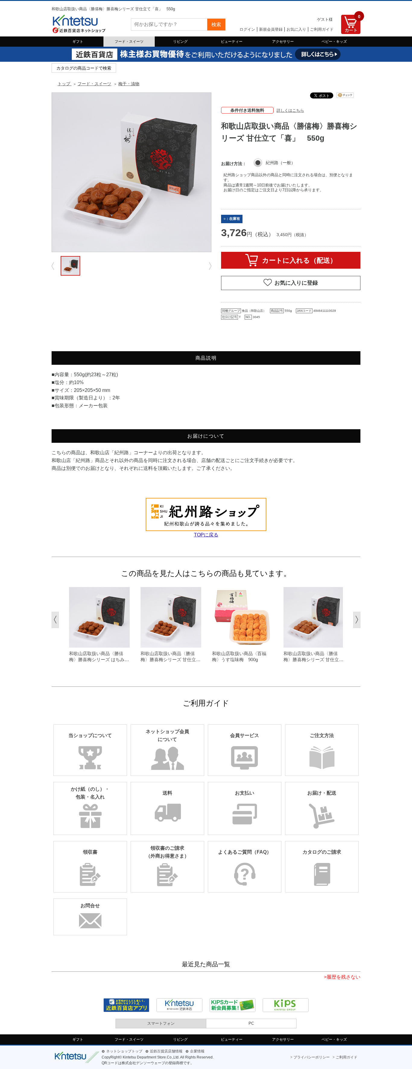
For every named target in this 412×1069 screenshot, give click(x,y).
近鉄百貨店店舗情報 (166, 1051)
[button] (55, 620)
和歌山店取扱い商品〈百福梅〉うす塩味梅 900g (239, 656)
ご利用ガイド (322, 29)
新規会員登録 (271, 29)
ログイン (247, 29)
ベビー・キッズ (334, 41)
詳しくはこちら (290, 110)
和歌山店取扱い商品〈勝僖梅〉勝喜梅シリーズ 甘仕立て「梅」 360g (171, 656)
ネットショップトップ (124, 1051)
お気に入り (296, 29)
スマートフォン (161, 1023)
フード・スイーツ (129, 41)
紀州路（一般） (280, 162)
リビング (180, 41)
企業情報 (197, 1051)
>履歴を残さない (342, 977)
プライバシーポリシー (311, 1057)
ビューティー (231, 41)
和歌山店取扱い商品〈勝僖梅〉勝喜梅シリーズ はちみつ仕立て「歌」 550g (99, 656)
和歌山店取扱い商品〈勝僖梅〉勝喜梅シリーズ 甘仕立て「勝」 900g (314, 656)
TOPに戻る (206, 534)
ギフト (77, 41)
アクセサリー (283, 41)
